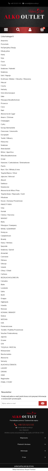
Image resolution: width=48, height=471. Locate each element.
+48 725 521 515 (16, 3)
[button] (6, 29)
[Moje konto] (30, 29)
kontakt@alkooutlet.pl (32, 3)
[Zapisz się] (43, 403)
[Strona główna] (24, 13)
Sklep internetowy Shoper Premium (24, 469)
